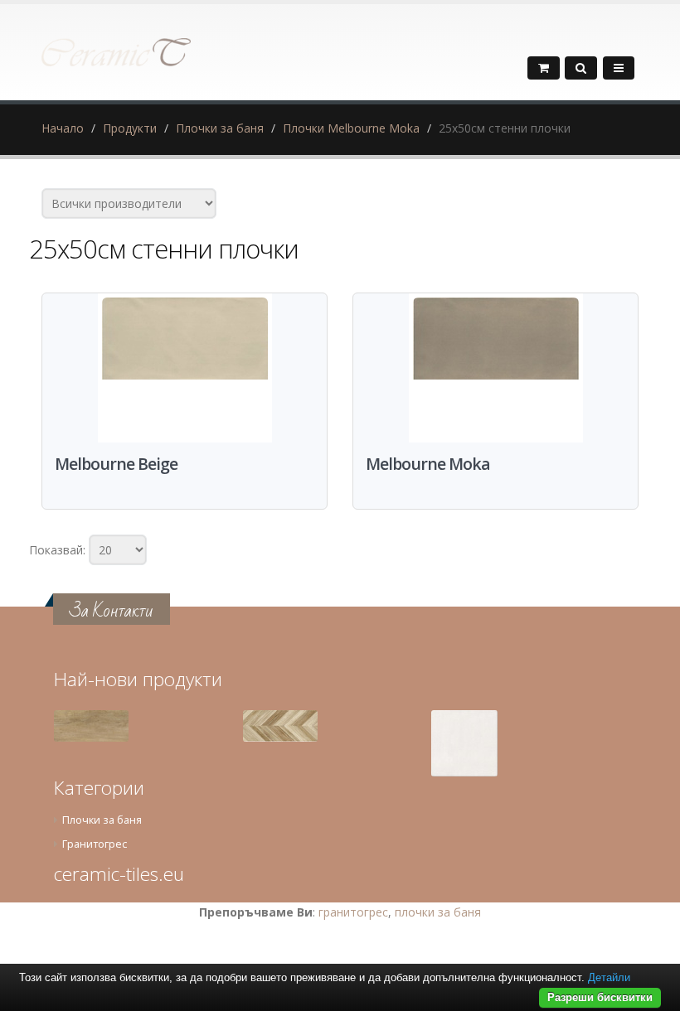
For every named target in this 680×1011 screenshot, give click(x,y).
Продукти (130, 128)
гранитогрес (353, 912)
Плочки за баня (220, 128)
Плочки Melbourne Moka (351, 128)
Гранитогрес (94, 844)
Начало (62, 128)
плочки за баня (438, 912)
